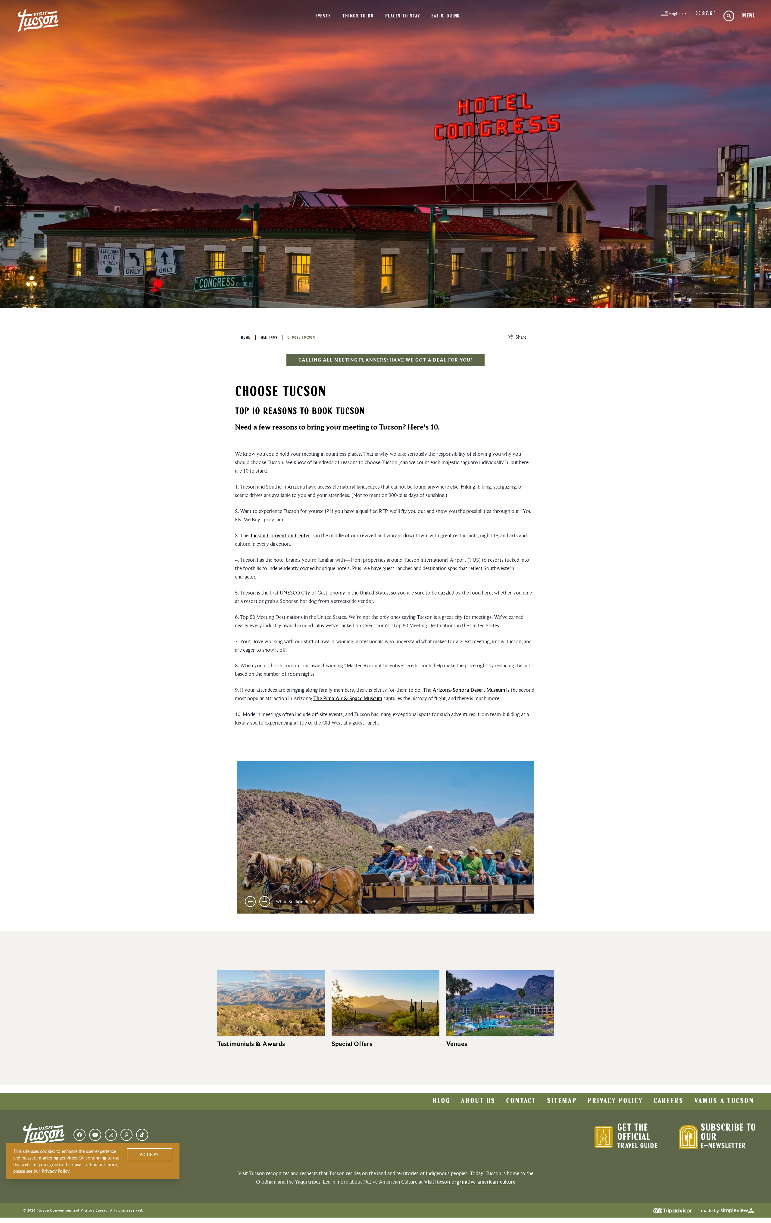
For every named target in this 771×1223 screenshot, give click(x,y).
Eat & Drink (445, 16)
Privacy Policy (615, 1101)
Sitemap (561, 1101)
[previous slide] (250, 901)
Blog (441, 1101)
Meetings (269, 338)
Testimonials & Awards (251, 1044)
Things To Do (358, 16)
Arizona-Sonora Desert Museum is (471, 690)
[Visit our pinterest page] (126, 1135)
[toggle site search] (728, 16)
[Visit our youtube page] (95, 1135)
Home (245, 338)
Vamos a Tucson (724, 1101)
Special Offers (352, 1044)
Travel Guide (637, 1146)
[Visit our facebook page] (79, 1135)
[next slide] (264, 901)
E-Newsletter (723, 1146)
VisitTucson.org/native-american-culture (469, 1181)
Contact (521, 1101)
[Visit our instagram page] (111, 1135)
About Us (478, 1101)
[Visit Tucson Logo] (38, 20)
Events (323, 16)
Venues (456, 1044)
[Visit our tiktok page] (142, 1135)
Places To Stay (402, 16)
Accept (149, 1154)
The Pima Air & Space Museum (347, 698)
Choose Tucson (301, 338)
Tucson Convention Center (280, 535)
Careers (668, 1101)
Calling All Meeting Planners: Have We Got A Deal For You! (385, 360)
